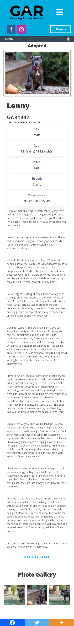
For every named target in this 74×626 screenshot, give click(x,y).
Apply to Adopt (37, 557)
